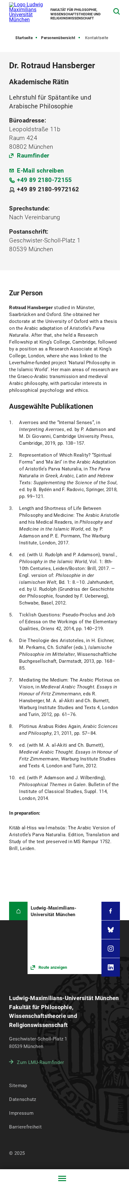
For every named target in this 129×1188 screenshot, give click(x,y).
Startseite (24, 38)
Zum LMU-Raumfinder (40, 1062)
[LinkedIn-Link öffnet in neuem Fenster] (110, 967)
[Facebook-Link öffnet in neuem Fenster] (110, 911)
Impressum (21, 1113)
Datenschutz (22, 1099)
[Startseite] (18, 911)
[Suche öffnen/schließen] (116, 11)
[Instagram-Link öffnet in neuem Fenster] (110, 948)
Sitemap (18, 1085)
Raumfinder (33, 155)
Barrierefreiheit (25, 1127)
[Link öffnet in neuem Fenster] (64, 938)
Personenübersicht (58, 38)
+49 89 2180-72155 (44, 180)
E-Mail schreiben (40, 170)
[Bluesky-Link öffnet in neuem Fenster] (110, 930)
